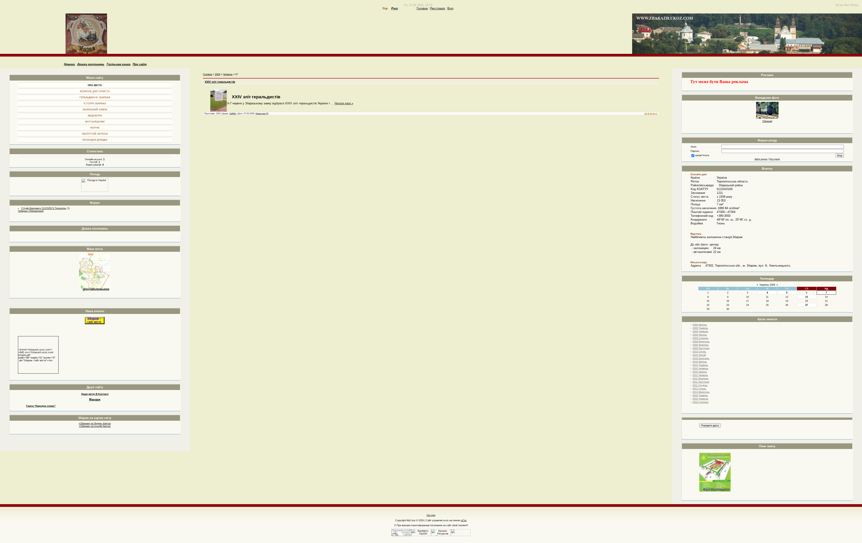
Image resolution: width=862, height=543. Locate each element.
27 (806, 305)
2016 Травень (700, 395)
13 (806, 297)
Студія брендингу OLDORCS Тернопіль (43, 208)
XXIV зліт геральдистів (220, 81)
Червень (228, 74)
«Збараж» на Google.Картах (95, 426)
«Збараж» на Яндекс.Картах (95, 423)
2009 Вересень (701, 341)
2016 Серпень (700, 402)
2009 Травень (700, 328)
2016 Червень (700, 398)
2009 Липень (700, 334)
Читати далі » (343, 103)
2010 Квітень (700, 361)
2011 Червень (700, 375)
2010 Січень (699, 351)
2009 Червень (700, 331)
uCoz (464, 520)
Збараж (767, 121)
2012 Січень (699, 388)
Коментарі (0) (262, 113)
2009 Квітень (700, 324)
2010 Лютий (699, 355)
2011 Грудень (700, 385)
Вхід (450, 8)
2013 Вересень (701, 392)
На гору (431, 515)
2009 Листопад (701, 348)
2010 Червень (700, 368)
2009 (217, 74)
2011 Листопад (701, 382)
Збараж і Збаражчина (31, 211)
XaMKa (232, 113)
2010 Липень (700, 371)
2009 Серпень (700, 338)
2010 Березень (701, 358)
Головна (422, 8)
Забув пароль (760, 159)
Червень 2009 (767, 284)
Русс (394, 8)
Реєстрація (437, 8)
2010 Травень (700, 365)
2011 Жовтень (700, 378)
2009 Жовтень (701, 345)
